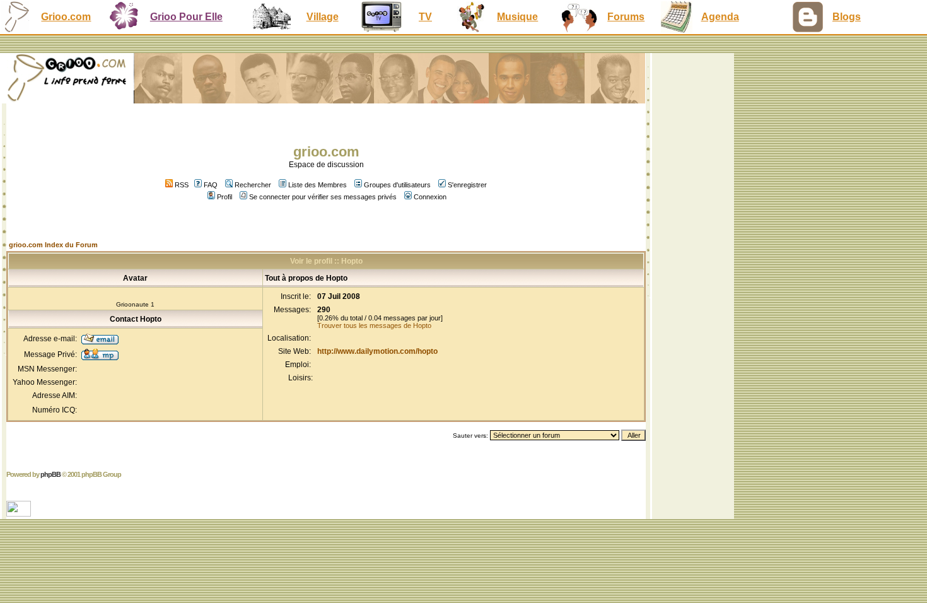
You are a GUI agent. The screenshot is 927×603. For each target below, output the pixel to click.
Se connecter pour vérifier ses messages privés (323, 197)
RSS (181, 185)
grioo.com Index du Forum (53, 245)
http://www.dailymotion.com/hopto (377, 351)
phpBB (50, 474)
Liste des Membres (317, 185)
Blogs (846, 16)
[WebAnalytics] (19, 513)
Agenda (720, 16)
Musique (517, 16)
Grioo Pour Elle (186, 16)
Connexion (430, 197)
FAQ (211, 185)
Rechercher (253, 185)
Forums (625, 16)
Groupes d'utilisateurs (397, 185)
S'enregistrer (467, 185)
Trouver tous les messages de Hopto (374, 325)
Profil (224, 197)
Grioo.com (66, 16)
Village (322, 16)
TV (425, 16)
